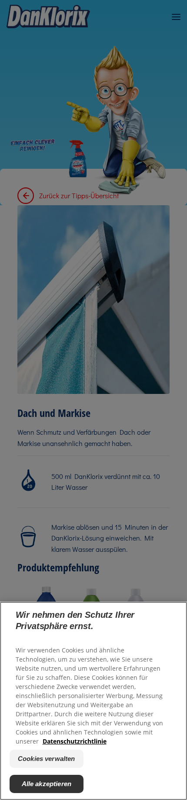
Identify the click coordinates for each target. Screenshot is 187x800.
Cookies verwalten (46, 758)
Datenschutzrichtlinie (75, 741)
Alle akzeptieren (46, 783)
